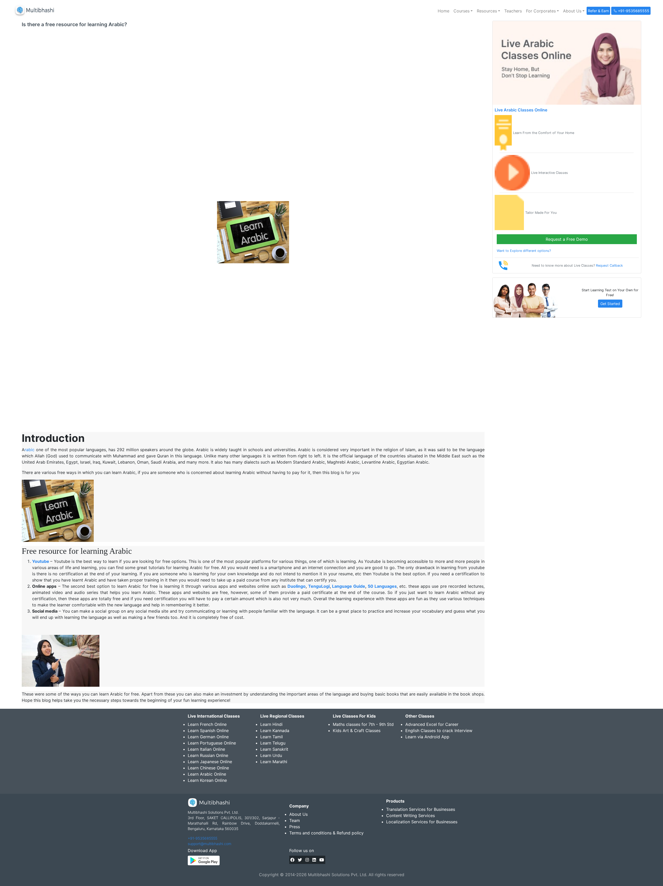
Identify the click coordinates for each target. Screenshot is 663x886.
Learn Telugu (272, 743)
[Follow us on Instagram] (307, 859)
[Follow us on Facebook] (292, 859)
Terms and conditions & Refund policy (326, 832)
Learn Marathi (273, 761)
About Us (298, 814)
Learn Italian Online (206, 749)
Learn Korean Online (207, 780)
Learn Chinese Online (208, 767)
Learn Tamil (271, 736)
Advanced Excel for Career (431, 724)
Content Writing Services (410, 815)
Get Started (610, 303)
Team (294, 820)
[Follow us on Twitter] (300, 859)
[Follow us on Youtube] (321, 859)
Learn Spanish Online (208, 730)
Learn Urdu (271, 755)
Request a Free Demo (567, 239)
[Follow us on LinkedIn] (314, 859)
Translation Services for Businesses (420, 809)
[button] (463, 11)
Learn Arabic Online (207, 774)
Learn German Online (208, 736)
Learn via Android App (427, 736)
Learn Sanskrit (274, 749)
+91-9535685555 (202, 838)
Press (294, 826)
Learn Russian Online (208, 755)
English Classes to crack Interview (438, 730)
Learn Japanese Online (210, 761)
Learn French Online (207, 724)
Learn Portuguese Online (212, 743)
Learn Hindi (271, 724)
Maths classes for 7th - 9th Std (363, 724)
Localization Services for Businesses (421, 821)
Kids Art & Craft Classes (356, 730)
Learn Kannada (274, 730)
